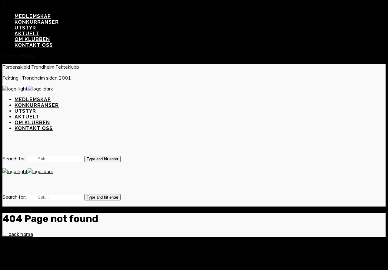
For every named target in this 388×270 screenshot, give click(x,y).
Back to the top (19, 56)
